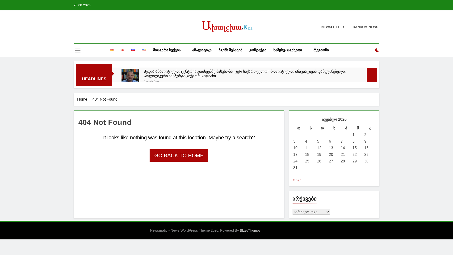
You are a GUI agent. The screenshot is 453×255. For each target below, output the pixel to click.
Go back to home (179, 155)
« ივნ (297, 180)
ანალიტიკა (202, 50)
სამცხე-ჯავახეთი (287, 50)
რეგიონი (321, 50)
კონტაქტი (257, 50)
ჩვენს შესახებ (230, 50)
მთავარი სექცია (167, 50)
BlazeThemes (250, 230)
